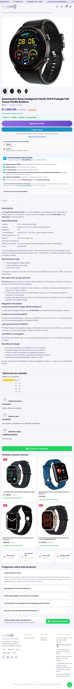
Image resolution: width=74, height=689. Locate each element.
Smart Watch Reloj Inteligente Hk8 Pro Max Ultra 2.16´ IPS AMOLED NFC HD (54, 538)
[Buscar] (57, 6)
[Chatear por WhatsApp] (69, 684)
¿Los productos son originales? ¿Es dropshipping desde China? (37, 603)
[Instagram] (7, 657)
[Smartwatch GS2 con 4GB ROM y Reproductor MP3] (19, 474)
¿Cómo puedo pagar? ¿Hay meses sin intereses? (37, 596)
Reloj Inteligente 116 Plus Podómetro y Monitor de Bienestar (54, 492)
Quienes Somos (29, 638)
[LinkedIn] (16, 657)
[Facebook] (3, 657)
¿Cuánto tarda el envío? (37, 572)
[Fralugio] (9, 7)
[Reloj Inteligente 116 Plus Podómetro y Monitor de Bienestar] (55, 474)
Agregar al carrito (37, 123)
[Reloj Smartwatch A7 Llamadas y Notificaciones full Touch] (19, 520)
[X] (12, 657)
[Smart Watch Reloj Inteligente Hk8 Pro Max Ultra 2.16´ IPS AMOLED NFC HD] (55, 520)
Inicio (3, 12)
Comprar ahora (37, 130)
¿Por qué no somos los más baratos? (15, 191)
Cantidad (4, 200)
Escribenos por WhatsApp (24, 185)
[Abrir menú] (70, 6)
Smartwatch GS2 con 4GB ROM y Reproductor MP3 (19, 492)
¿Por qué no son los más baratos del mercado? (37, 610)
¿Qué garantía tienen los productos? (37, 588)
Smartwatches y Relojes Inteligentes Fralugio (33, 361)
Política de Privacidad (43, 639)
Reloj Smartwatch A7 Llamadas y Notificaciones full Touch (18, 538)
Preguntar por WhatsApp (59, 621)
